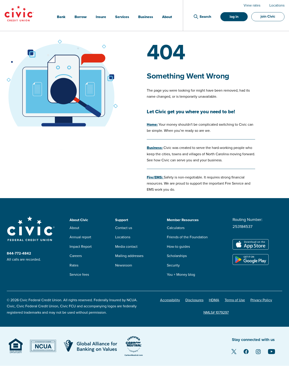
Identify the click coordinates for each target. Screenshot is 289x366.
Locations (276, 5)
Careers (76, 256)
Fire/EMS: (155, 177)
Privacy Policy (261, 300)
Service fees (79, 274)
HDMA (214, 300)
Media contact (126, 246)
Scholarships (177, 256)
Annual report (80, 237)
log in (234, 16)
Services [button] (122, 17)
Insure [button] (101, 17)
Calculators (175, 228)
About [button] (167, 17)
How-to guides (178, 246)
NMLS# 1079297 (216, 312)
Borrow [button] (81, 17)
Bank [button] (61, 17)
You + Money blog (181, 274)
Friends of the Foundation (187, 237)
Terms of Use (235, 300)
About (74, 228)
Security (173, 265)
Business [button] (145, 17)
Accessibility (170, 300)
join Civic (268, 16)
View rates (252, 5)
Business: (155, 148)
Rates (74, 265)
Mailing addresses (129, 256)
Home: (152, 124)
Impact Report (81, 246)
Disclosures (194, 300)
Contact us (123, 228)
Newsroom (123, 265)
